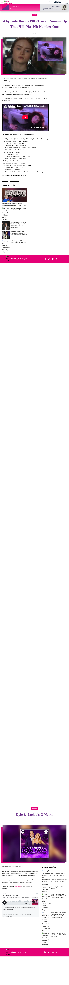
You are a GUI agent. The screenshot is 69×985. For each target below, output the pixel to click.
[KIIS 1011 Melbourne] (9, 2)
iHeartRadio (18, 886)
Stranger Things (15, 180)
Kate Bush (5, 180)
